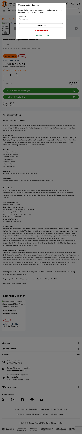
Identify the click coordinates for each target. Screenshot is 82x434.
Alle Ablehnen (42, 30)
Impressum (23, 16)
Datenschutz (23, 19)
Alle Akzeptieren (42, 35)
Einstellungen (42, 25)
